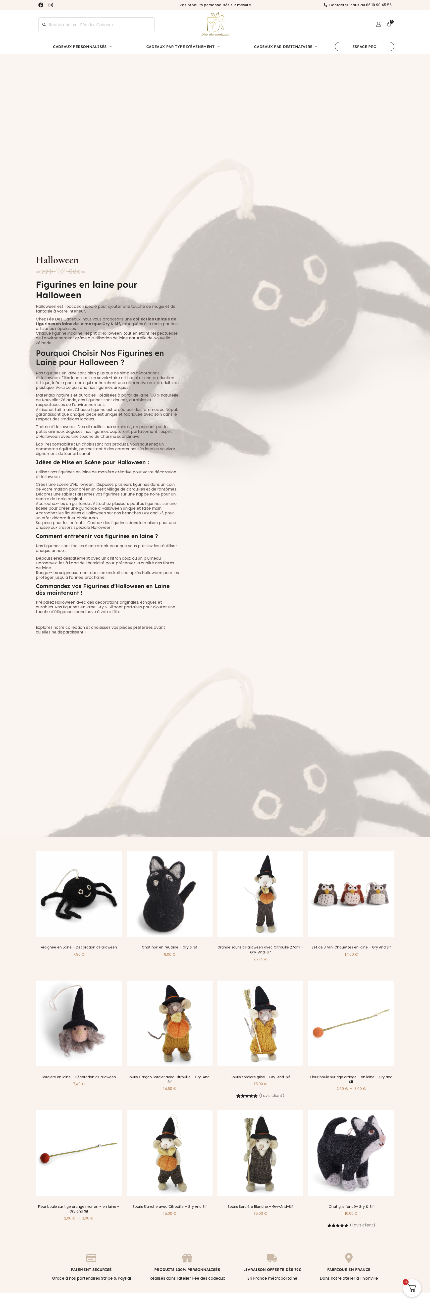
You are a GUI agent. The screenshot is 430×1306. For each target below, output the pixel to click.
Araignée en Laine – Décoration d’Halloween (79, 947)
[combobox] (96, 24)
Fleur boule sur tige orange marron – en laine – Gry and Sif (78, 1209)
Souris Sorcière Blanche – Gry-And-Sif (260, 1206)
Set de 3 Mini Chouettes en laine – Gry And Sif (351, 947)
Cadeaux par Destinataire (283, 46)
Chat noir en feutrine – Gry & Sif (170, 947)
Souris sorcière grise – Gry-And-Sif (260, 1077)
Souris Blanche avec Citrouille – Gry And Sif (170, 1206)
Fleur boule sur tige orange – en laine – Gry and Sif (351, 1079)
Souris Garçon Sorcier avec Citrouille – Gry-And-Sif (170, 1079)
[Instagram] (50, 4)
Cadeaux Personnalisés (80, 46)
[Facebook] (40, 4)
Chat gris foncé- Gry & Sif (351, 1206)
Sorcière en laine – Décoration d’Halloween (79, 1077)
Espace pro (364, 46)
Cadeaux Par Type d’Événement (180, 46)
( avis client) (271, 1095)
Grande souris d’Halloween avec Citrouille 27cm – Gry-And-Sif (260, 949)
